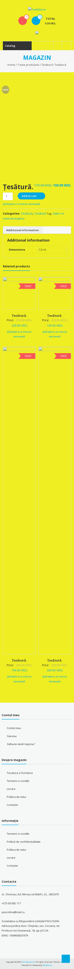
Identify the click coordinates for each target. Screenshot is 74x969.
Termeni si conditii (18, 781)
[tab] (22, 230)
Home (11, 65)
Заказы (12, 736)
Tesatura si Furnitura (20, 773)
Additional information (22, 230)
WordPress (47, 965)
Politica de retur (16, 797)
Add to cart (29, 196)
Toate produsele (28, 65)
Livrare (11, 789)
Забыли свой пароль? (21, 744)
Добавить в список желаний (21, 204)
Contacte (12, 805)
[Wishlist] (22, 21)
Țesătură (47, 65)
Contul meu (14, 728)
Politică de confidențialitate (23, 841)
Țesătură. (19, 315)
